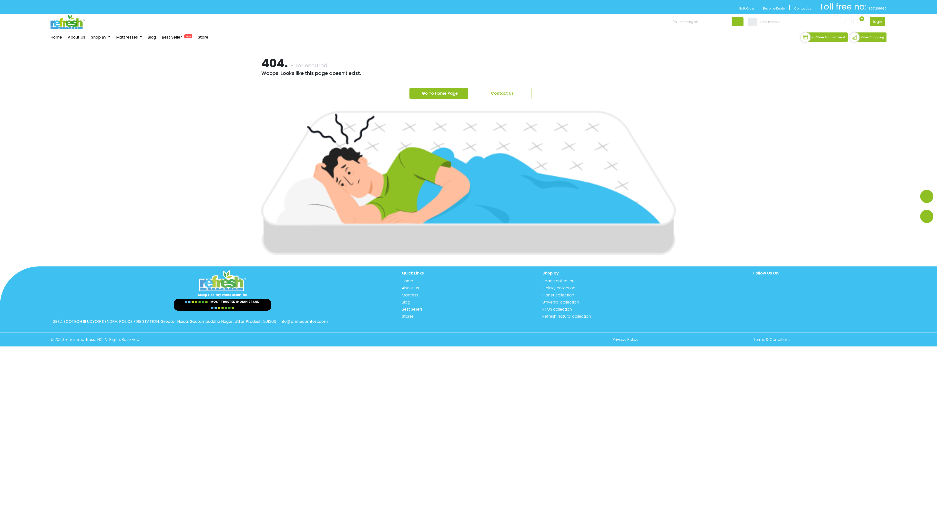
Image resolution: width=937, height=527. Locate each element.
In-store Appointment (828, 37)
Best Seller (176, 37)
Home (56, 37)
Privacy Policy (625, 339)
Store (203, 37)
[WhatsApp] (926, 196)
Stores (408, 316)
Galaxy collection (558, 288)
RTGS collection (557, 309)
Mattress (410, 295)
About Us (76, 37)
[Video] (926, 216)
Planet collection (558, 295)
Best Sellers (412, 309)
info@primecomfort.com (304, 321)
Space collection (558, 281)
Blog (152, 37)
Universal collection (560, 302)
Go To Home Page (440, 93)
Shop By (99, 37)
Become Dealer (774, 8)
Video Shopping (872, 37)
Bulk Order (746, 8)
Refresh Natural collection (566, 316)
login (877, 21)
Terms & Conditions (771, 339)
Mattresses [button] (127, 37)
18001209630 (876, 8)
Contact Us (802, 8)
